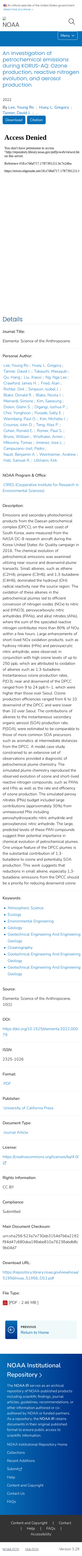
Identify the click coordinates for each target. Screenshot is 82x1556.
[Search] (72, 21)
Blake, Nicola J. (48, 395)
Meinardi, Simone (18, 401)
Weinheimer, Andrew (57, 454)
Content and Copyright (25, 1485)
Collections (16, 1452)
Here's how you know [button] (17, 9)
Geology (15, 927)
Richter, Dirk (13, 389)
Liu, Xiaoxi (33, 377)
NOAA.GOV (11, 1549)
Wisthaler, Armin (48, 436)
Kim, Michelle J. (53, 418)
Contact (65, 1522)
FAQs (11, 1501)
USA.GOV (32, 1549)
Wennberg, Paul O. (19, 418)
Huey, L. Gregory (54, 107)
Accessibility (41, 1534)
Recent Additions (21, 1460)
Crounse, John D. (17, 424)
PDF (7, 1083)
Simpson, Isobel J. (43, 389)
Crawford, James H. (20, 383)
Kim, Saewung (49, 401)
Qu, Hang (11, 377)
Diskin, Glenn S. (17, 407)
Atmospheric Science (26, 908)
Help (11, 1477)
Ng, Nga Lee (56, 377)
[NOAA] (11, 22)
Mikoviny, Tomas (17, 442)
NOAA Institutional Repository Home (37, 1444)
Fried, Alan (50, 383)
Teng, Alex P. (47, 424)
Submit (13, 1468)
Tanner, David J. (16, 112)
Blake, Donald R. (17, 395)
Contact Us (16, 1493)
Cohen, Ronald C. (18, 430)
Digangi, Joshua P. (50, 407)
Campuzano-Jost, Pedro (23, 448)
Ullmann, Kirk (45, 460)
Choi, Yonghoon (17, 412)
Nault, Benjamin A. (19, 454)
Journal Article (15, 1132)
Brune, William (16, 436)
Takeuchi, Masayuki (50, 371)
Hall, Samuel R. (16, 460)
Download (14, 119)
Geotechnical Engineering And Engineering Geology (44, 938)
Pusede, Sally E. (48, 412)
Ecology (14, 914)
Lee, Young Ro (21, 107)
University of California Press (28, 1108)
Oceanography (20, 947)
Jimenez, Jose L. (49, 442)
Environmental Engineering (31, 921)
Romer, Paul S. (49, 430)
